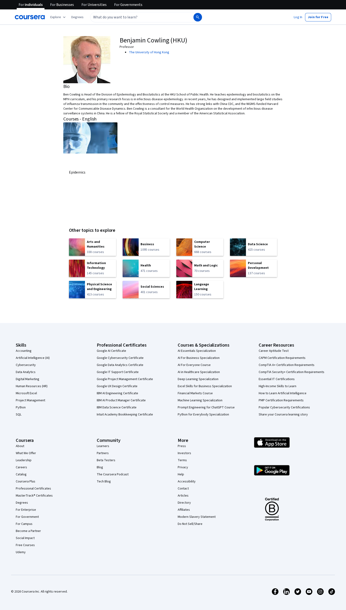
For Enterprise (26, 509)
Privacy (183, 467)
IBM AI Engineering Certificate (117, 393)
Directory (184, 502)
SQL (18, 414)
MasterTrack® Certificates (34, 495)
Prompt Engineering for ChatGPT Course (206, 407)
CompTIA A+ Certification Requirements (286, 365)
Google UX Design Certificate (117, 386)
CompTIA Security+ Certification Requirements (291, 372)
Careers (21, 467)
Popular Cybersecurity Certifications (284, 407)
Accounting (24, 351)
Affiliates (184, 509)
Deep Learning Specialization (198, 379)
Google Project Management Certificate (125, 379)
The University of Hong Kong (149, 52)
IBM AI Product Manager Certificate (121, 400)
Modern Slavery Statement (197, 517)
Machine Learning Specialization (200, 400)
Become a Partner (28, 531)
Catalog (21, 474)
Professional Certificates (33, 488)
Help (181, 474)
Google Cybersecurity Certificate (120, 358)
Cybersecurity (26, 365)
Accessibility (187, 481)
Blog (100, 467)
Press (182, 446)
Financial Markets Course (195, 393)
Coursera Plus (25, 481)
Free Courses (25, 545)
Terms (182, 460)
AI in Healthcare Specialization (199, 372)
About (20, 446)
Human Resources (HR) (32, 386)
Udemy (21, 552)
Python (21, 407)
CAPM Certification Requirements (282, 358)
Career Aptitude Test (274, 351)
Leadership (24, 460)
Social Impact (25, 538)
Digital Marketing (27, 379)
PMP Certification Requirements (281, 400)
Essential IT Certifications (277, 379)
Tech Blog (104, 481)
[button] (77, 17)
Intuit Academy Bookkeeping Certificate (125, 414)
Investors (184, 453)
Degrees (22, 502)
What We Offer (26, 453)
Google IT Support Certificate (118, 372)
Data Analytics (26, 372)
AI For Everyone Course (194, 365)
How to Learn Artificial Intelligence (282, 393)
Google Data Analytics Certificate (120, 365)
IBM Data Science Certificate (117, 407)
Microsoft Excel (26, 393)
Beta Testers (106, 460)
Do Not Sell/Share (190, 524)
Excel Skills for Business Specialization (205, 386)
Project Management (30, 400)
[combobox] (136, 17)
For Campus (24, 524)
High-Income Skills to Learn (277, 386)
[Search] (197, 17)
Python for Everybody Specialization (203, 414)
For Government (27, 517)
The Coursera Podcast (113, 474)
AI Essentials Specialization (197, 351)
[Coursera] (30, 17)
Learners (103, 446)
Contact (183, 488)
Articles (183, 495)
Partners (103, 453)
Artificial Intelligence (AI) (33, 358)
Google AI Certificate (111, 351)
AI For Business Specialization (199, 358)
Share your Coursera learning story (283, 414)
